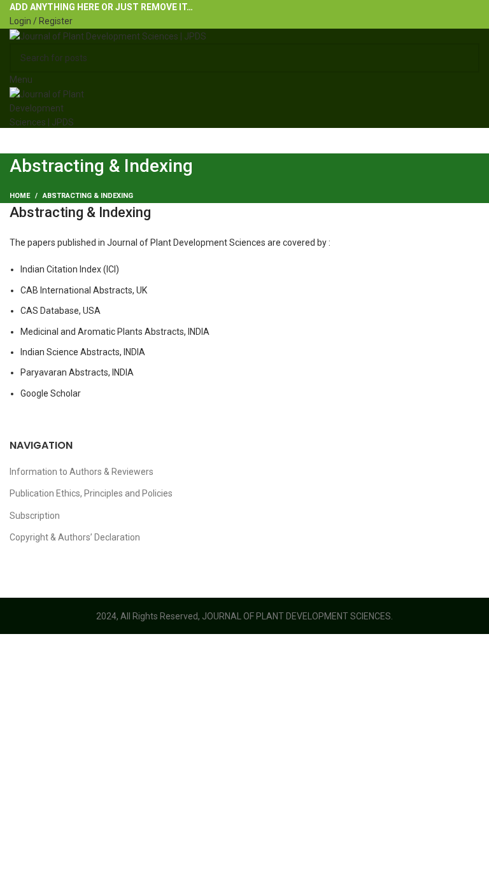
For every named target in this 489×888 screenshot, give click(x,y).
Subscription (35, 516)
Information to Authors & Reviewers (81, 472)
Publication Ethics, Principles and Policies (91, 493)
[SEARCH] (464, 58)
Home (20, 196)
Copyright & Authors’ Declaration (75, 537)
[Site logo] (108, 36)
